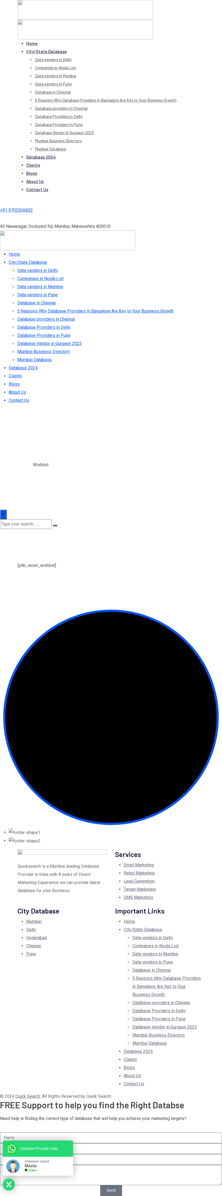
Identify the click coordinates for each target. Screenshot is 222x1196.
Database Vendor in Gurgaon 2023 (64, 132)
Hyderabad (36, 937)
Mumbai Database (50, 148)
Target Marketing (140, 889)
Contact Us (37, 189)
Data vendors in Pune (53, 83)
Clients (33, 164)
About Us (35, 181)
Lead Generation (139, 881)
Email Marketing (139, 865)
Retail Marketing (139, 873)
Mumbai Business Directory (58, 140)
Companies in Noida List (55, 67)
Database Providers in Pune (59, 124)
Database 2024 (41, 156)
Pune (31, 954)
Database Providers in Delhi (58, 116)
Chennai (33, 945)
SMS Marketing (138, 897)
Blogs (31, 173)
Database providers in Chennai (61, 108)
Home (32, 43)
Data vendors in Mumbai (55, 75)
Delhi (31, 929)
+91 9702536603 (16, 210)
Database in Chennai (53, 92)
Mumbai (33, 921)
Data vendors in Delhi (53, 59)
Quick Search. (28, 1096)
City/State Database (46, 51)
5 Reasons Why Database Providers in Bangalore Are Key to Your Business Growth (106, 100)
